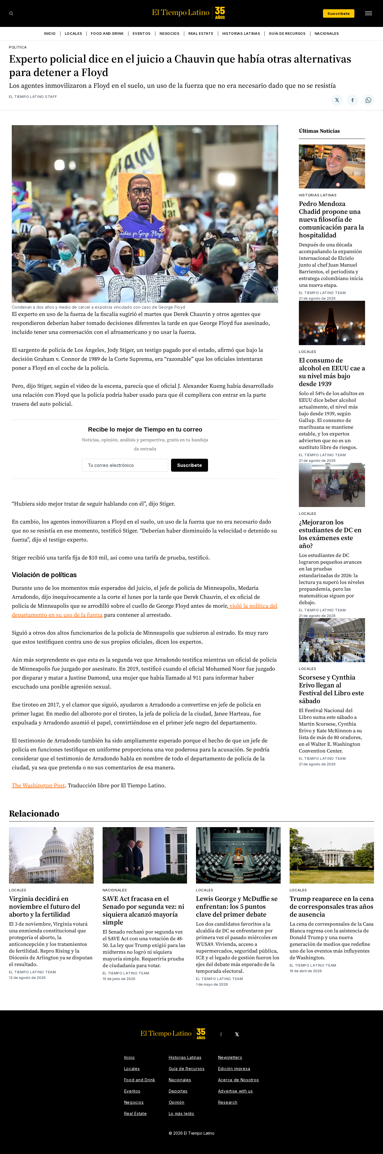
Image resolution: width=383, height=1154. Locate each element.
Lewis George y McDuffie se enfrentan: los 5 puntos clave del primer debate (237, 906)
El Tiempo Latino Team (322, 293)
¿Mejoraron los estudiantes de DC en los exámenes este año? (330, 533)
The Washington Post (38, 785)
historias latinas (318, 195)
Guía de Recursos (287, 33)
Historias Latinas (241, 33)
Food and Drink (107, 33)
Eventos (142, 33)
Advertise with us (235, 1091)
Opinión (176, 1102)
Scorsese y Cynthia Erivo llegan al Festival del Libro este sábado (331, 689)
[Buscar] (11, 13)
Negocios (169, 33)
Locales (73, 33)
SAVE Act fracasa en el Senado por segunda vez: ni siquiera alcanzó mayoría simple (143, 910)
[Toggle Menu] (368, 13)
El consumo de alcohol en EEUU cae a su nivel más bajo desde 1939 (332, 371)
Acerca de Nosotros (238, 1079)
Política (18, 47)
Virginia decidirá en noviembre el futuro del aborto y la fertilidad (44, 906)
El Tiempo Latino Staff (33, 97)
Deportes (178, 1091)
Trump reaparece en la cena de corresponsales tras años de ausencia (332, 906)
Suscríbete (338, 13)
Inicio (50, 33)
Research (227, 1102)
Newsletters (230, 1057)
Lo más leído (181, 1113)
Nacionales (327, 33)
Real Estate (200, 33)
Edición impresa (234, 1068)
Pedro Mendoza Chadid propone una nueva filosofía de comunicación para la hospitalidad (331, 219)
